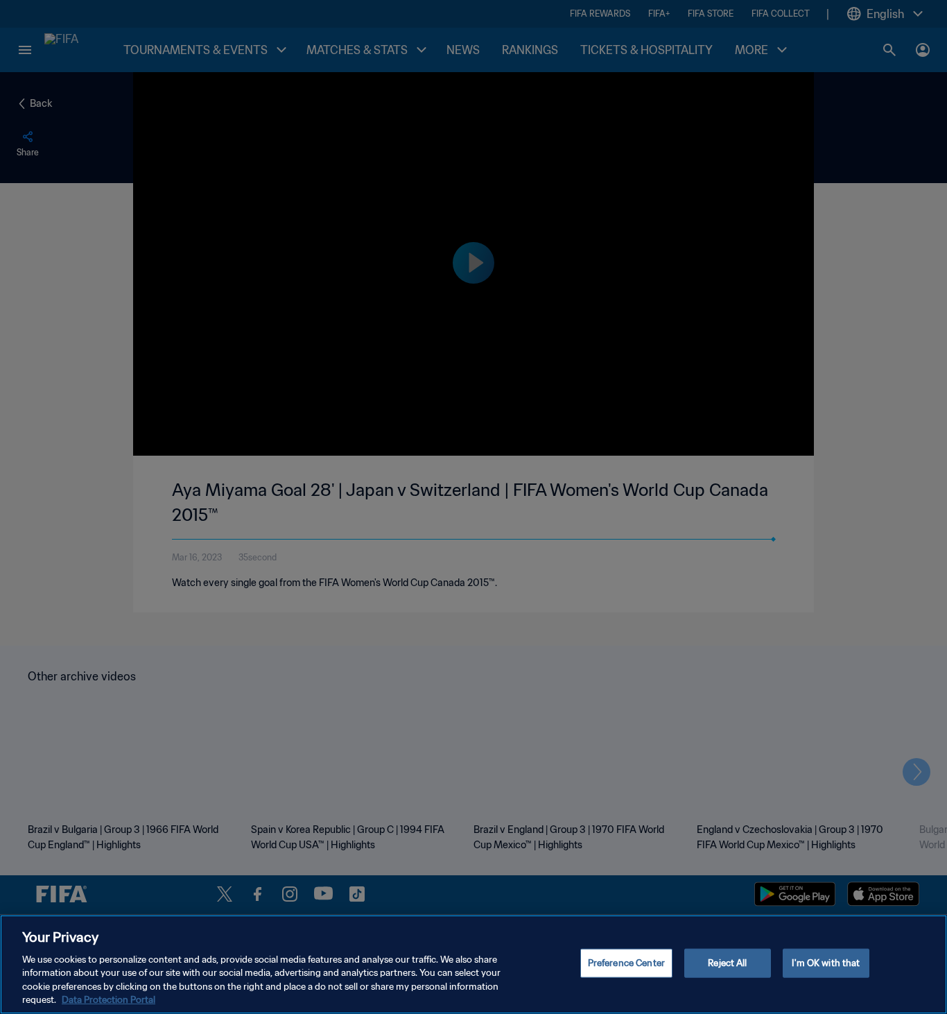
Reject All (727, 963)
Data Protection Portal (108, 1000)
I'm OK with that (826, 963)
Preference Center (626, 963)
